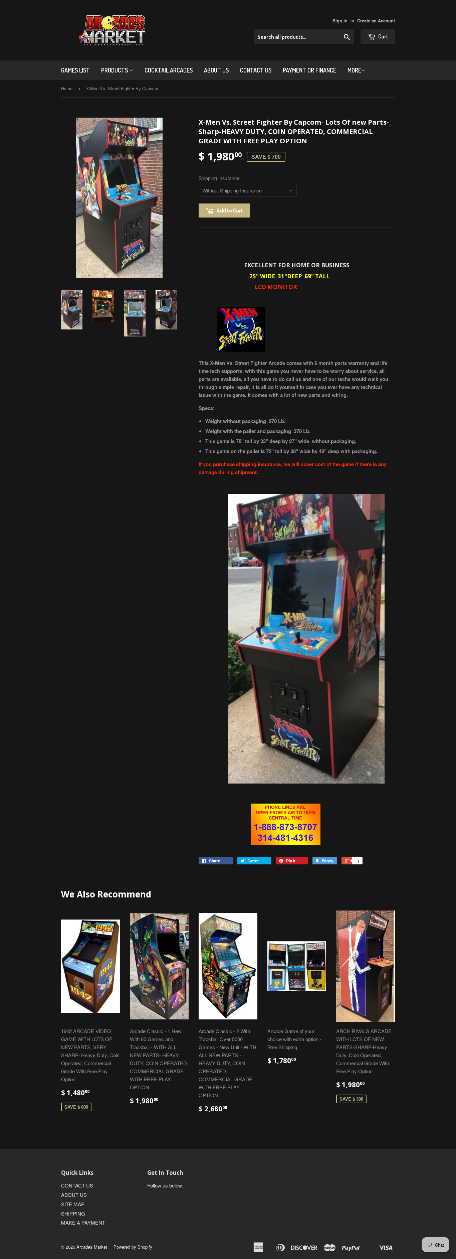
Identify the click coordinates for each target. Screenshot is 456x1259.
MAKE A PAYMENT (83, 1222)
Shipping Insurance (219, 178)
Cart (382, 36)
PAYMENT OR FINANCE (309, 70)
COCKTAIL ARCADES (169, 70)
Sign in (340, 21)
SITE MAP (72, 1204)
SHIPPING (73, 1213)
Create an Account (376, 21)
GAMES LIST (75, 70)
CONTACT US (255, 70)
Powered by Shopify (132, 1247)
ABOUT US (216, 70)
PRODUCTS (115, 70)
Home (66, 88)
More (354, 70)
